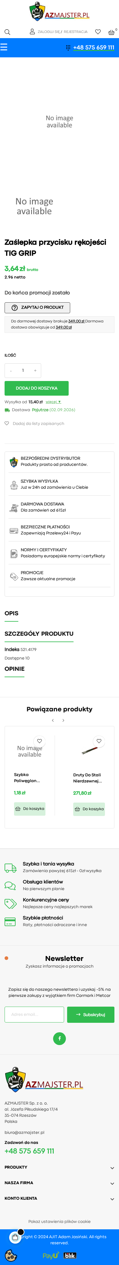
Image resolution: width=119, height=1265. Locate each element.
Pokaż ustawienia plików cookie (59, 1222)
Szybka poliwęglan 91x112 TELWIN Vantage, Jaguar (28, 778)
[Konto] (33, 32)
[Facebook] (59, 1038)
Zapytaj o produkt (37, 307)
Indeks (12, 650)
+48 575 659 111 (93, 47)
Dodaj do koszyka (36, 388)
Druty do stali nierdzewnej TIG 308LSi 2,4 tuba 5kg (87, 778)
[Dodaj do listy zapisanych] (39, 741)
